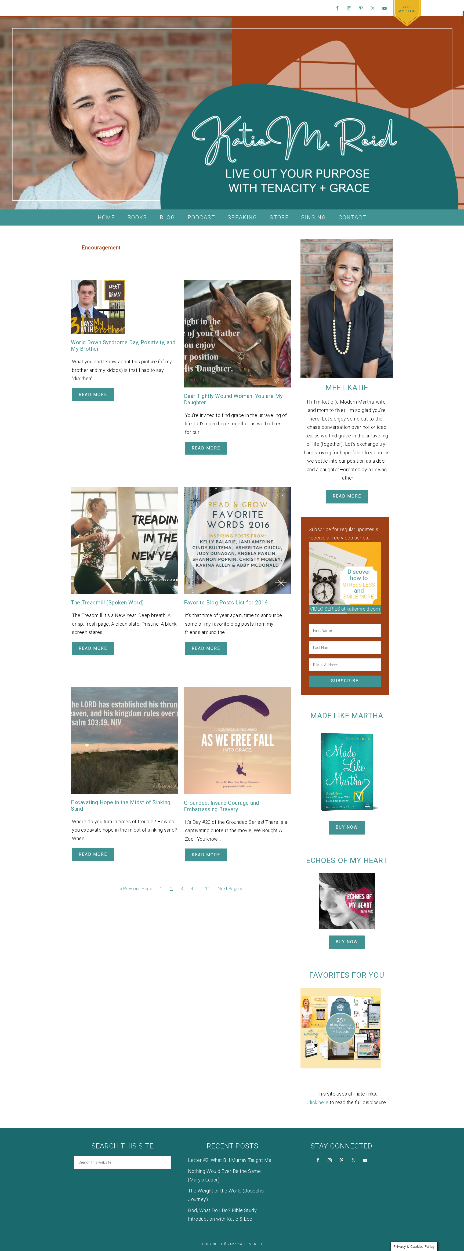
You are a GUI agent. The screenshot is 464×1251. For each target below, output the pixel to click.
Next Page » (230, 888)
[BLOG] (407, 13)
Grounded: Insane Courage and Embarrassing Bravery (221, 806)
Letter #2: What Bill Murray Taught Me (229, 1160)
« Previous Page (136, 888)
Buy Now (347, 827)
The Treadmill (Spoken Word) (107, 602)
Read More (93, 394)
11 (207, 888)
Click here (317, 1102)
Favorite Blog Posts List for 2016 (226, 602)
